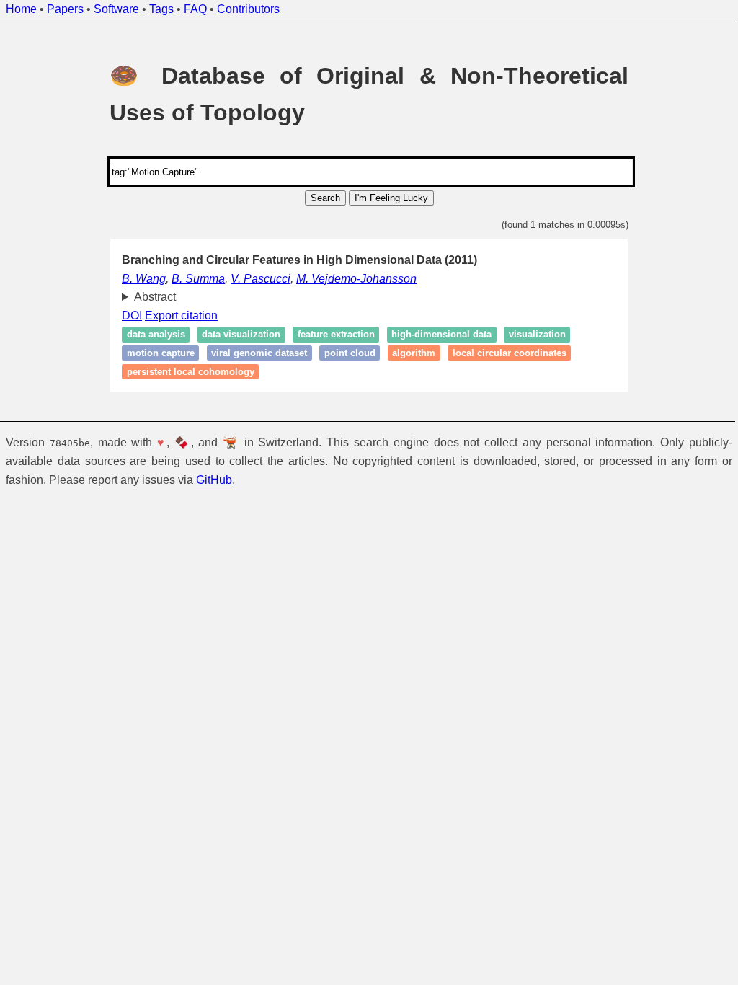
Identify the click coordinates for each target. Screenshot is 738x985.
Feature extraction (330, 335)
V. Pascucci (260, 279)
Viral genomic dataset (254, 353)
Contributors (248, 9)
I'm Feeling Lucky (391, 198)
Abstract (149, 297)
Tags (161, 9)
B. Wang (144, 279)
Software (116, 9)
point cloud (344, 353)
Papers (65, 9)
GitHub (214, 480)
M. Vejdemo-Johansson (356, 279)
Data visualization (236, 335)
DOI (127, 315)
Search (325, 198)
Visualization (531, 335)
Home (21, 9)
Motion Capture (155, 353)
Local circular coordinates (504, 353)
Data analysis (150, 335)
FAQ (195, 9)
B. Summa (198, 279)
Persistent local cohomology (185, 371)
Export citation (176, 315)
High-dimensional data (436, 335)
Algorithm (408, 353)
